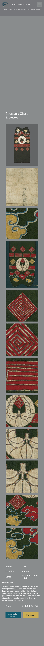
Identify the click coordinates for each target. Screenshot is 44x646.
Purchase (30, 615)
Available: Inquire (12, 615)
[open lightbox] (22, 145)
